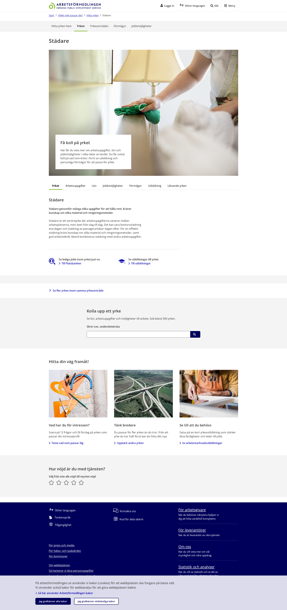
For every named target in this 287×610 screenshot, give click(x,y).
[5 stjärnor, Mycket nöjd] (81, 482)
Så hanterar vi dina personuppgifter (71, 571)
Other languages (65, 510)
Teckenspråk (62, 517)
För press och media (61, 545)
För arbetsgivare (192, 509)
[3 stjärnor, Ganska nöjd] (66, 482)
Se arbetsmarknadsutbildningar (202, 443)
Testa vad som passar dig (67, 443)
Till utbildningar (141, 263)
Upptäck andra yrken (130, 443)
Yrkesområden (99, 26)
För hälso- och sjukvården (65, 551)
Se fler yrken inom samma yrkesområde (78, 290)
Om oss (184, 546)
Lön (94, 186)
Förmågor (120, 26)
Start (51, 15)
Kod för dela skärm (131, 519)
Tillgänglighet (63, 525)
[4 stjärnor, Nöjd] (73, 482)
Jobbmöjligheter (142, 26)
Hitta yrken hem (61, 26)
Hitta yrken (93, 15)
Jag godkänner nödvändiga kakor (96, 601)
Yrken (81, 26)
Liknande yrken (177, 186)
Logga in (169, 5)
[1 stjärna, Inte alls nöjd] (51, 482)
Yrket (55, 186)
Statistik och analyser (196, 566)
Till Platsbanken (71, 263)
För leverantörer (192, 529)
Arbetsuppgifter (76, 186)
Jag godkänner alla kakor (53, 601)
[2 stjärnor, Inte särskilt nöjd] (58, 482)
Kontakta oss (128, 511)
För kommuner (58, 556)
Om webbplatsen (59, 565)
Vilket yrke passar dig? (70, 15)
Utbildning (154, 186)
